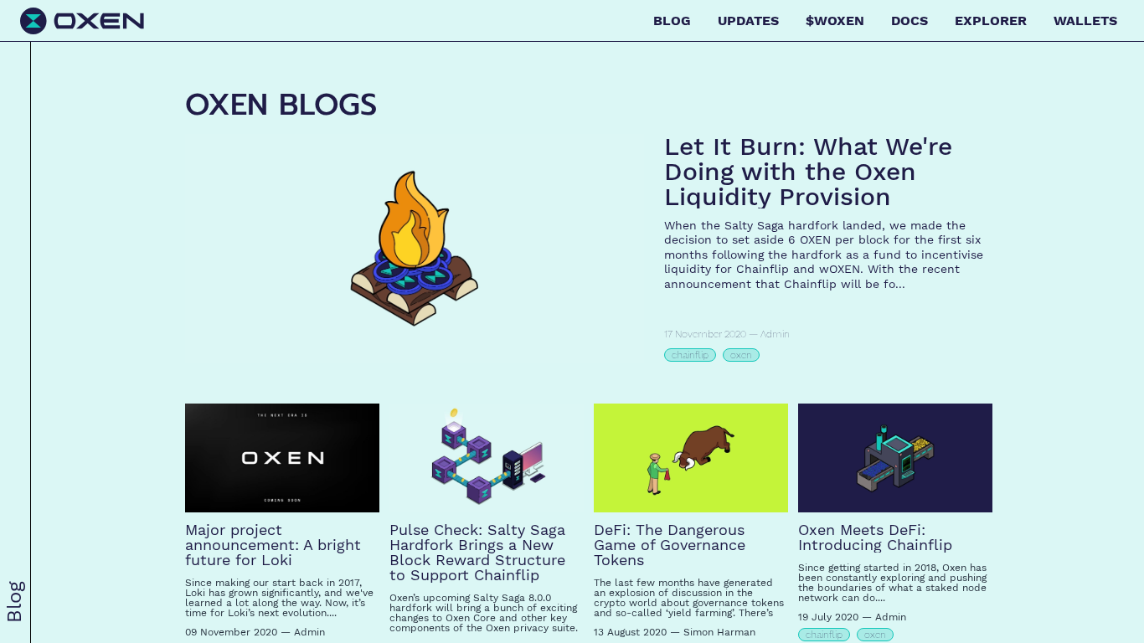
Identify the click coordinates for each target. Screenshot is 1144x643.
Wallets (1085, 20)
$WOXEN (835, 20)
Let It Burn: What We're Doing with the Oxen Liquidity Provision (808, 171)
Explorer (991, 20)
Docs (909, 20)
